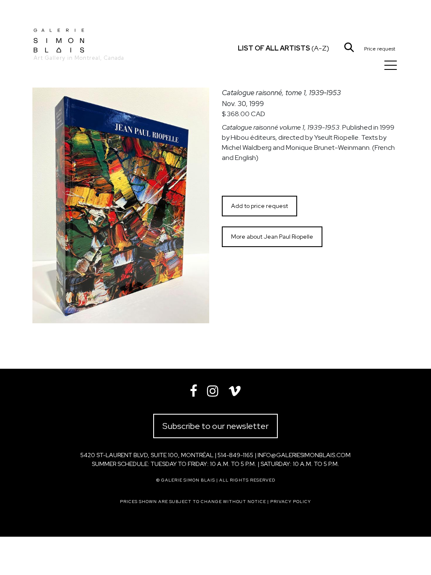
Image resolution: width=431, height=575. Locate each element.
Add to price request (259, 206)
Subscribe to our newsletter (215, 426)
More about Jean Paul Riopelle (272, 236)
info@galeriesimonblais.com (304, 455)
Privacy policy (290, 501)
